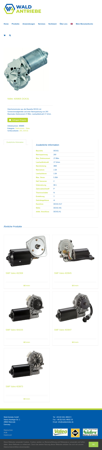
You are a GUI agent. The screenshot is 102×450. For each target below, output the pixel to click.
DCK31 (25, 131)
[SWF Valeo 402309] (27, 252)
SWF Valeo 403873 (14, 386)
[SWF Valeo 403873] (27, 365)
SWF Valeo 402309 (14, 273)
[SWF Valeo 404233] (27, 308)
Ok (93, 444)
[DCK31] (26, 69)
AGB (5, 433)
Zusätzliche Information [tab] (14, 142)
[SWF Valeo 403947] (75, 308)
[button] (10, 35)
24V (20, 131)
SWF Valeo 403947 (63, 330)
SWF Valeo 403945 (63, 273)
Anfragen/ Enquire (19, 120)
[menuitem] (72, 23)
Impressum (8, 435)
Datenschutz (8, 430)
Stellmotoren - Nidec (22, 128)
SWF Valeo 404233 (14, 330)
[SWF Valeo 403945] (75, 252)
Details (27, 285)
